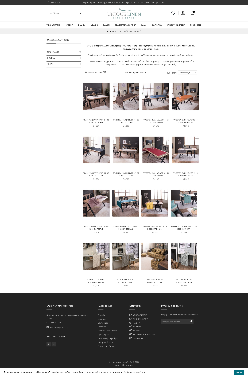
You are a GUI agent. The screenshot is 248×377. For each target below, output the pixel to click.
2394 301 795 (55, 322)
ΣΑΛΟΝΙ (106, 25)
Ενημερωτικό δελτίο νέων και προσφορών (180, 314)
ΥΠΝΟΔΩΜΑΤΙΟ (53, 25)
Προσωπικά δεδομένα (107, 330)
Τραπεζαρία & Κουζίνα (125, 25)
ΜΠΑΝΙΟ (94, 25)
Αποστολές (102, 319)
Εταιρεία (101, 315)
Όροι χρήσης (103, 334)
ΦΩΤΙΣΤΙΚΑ (157, 25)
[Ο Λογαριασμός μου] (183, 13)
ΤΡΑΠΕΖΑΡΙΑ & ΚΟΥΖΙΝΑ (144, 334)
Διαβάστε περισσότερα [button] (134, 372)
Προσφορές (195, 25)
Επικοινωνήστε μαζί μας (108, 338)
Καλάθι (96, 111)
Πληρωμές (102, 326)
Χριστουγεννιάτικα (176, 25)
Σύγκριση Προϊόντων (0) (135, 72)
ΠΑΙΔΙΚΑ (81, 25)
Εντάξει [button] (239, 372)
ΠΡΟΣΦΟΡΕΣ (139, 338)
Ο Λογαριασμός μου (106, 346)
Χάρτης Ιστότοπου (106, 342)
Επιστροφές (103, 323)
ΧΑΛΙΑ (143, 25)
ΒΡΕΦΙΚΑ (69, 25)
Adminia (129, 365)
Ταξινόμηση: (171, 73)
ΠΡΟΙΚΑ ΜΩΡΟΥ (140, 319)
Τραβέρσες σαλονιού (132, 31)
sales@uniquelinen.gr (59, 327)
